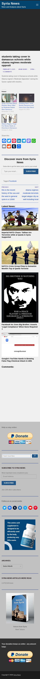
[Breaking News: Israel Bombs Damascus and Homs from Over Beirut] (26, 98)
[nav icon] (37, 5)
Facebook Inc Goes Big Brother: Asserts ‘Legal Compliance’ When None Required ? (20, 327)
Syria (32, 69)
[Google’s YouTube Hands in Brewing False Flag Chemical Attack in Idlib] (20, 345)
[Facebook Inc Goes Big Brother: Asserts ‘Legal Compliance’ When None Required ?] (20, 297)
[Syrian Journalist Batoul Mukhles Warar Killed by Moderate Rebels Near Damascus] (9, 98)
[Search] (35, 456)
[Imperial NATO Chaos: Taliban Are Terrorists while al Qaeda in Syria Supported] (20, 219)
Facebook (13, 181)
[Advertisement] (20, 30)
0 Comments (7, 71)
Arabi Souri (22, 69)
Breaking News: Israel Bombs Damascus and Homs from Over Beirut (26, 105)
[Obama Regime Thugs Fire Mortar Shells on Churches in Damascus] (9, 118)
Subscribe (31, 171)
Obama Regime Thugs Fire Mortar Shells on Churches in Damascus (9, 126)
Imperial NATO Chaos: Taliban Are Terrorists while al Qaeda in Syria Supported (16, 235)
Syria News (11, 3)
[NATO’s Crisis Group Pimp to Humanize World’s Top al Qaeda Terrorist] (20, 252)
